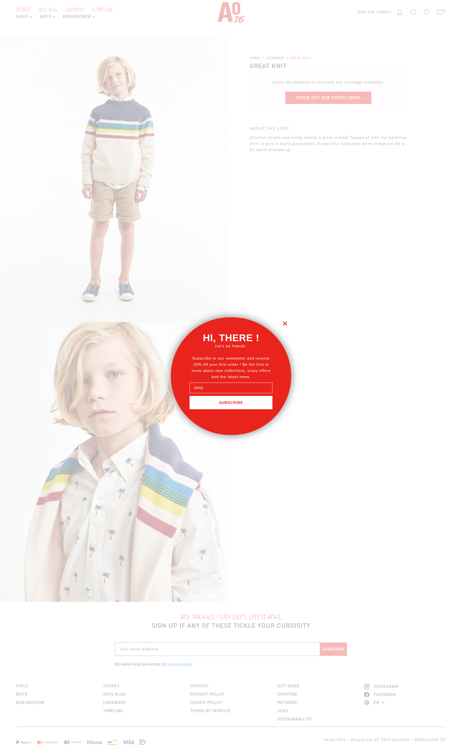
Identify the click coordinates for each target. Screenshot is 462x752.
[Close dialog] (285, 323)
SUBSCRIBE (231, 402)
